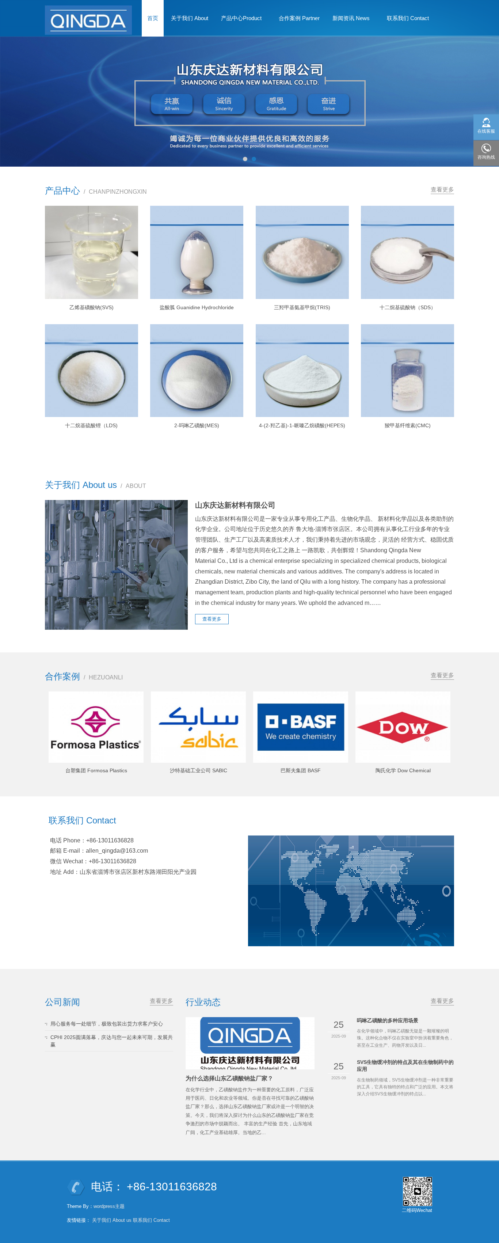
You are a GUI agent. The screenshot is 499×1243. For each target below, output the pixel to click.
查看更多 (442, 189)
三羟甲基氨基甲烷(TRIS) (302, 307)
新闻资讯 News (348, 20)
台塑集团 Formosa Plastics (96, 770)
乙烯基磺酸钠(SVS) (91, 307)
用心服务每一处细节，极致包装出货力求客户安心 (106, 1024)
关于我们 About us (112, 1220)
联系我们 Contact (408, 18)
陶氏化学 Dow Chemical (403, 770)
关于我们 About (189, 18)
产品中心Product (239, 20)
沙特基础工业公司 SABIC (198, 770)
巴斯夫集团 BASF (301, 770)
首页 (152, 18)
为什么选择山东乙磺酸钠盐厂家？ (229, 1078)
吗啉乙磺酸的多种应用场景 (387, 1020)
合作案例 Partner (299, 18)
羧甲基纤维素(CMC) (408, 426)
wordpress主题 (109, 1206)
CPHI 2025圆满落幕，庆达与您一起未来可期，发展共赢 (111, 1040)
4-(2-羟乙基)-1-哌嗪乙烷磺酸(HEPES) (302, 426)
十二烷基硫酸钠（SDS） (408, 307)
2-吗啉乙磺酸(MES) (196, 426)
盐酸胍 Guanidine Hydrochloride (197, 307)
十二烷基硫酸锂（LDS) (91, 426)
